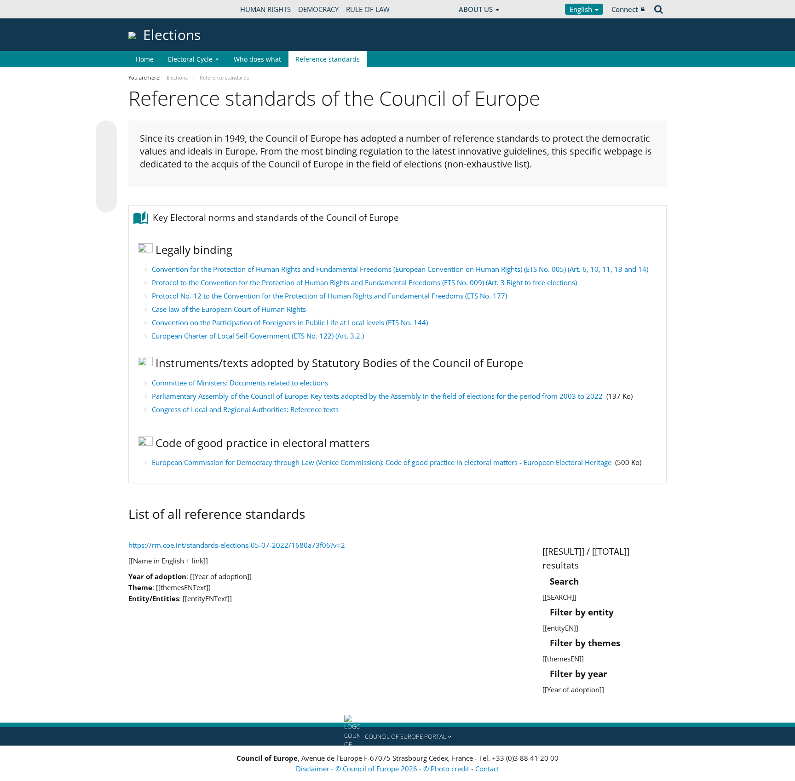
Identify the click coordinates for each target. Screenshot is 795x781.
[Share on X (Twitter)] (106, 149)
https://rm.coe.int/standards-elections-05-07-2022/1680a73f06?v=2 (236, 545)
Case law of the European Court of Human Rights (229, 309)
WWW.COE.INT (151, 9)
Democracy (318, 9)
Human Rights (265, 9)
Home (145, 59)
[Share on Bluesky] (106, 132)
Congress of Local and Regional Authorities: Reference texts (245, 409)
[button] (397, 736)
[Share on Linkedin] (106, 184)
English (582, 9)
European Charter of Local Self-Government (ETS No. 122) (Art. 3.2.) (259, 335)
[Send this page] (106, 202)
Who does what (257, 59)
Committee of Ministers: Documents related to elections (240, 382)
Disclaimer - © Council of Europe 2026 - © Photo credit (383, 768)
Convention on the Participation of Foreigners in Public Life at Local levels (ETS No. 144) (290, 322)
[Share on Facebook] (106, 167)
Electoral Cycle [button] (190, 59)
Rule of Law (368, 9)
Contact (487, 768)
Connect (624, 9)
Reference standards (327, 59)
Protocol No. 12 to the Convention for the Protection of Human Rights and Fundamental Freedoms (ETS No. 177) (329, 295)
